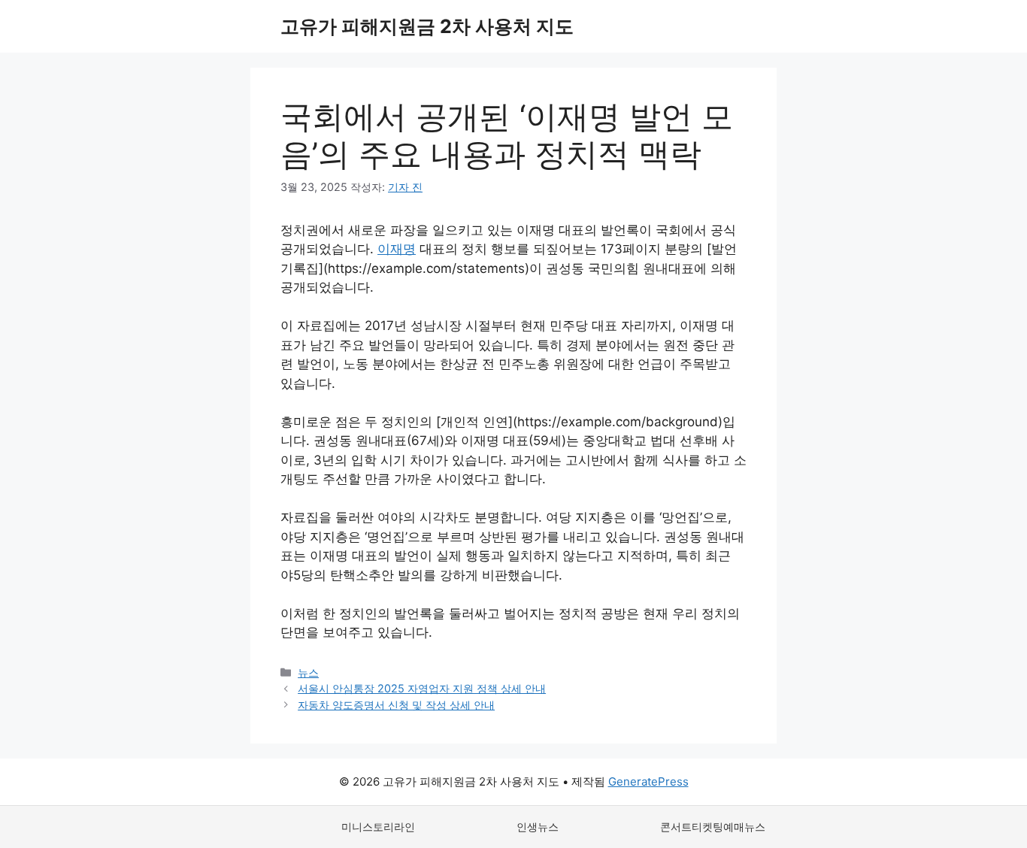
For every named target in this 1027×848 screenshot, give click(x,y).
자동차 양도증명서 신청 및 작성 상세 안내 (396, 704)
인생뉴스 (538, 826)
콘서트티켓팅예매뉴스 (712, 826)
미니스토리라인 (378, 826)
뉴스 (308, 672)
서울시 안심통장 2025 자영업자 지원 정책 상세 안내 (422, 688)
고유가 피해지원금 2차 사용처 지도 (427, 26)
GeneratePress (648, 781)
